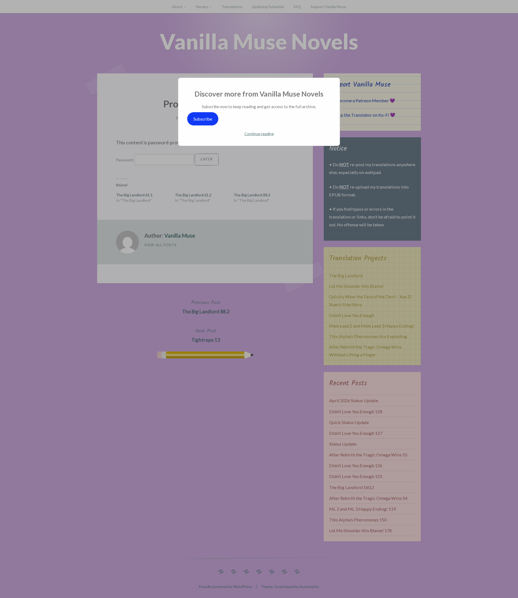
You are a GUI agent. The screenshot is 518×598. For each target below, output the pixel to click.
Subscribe (202, 118)
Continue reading (259, 133)
